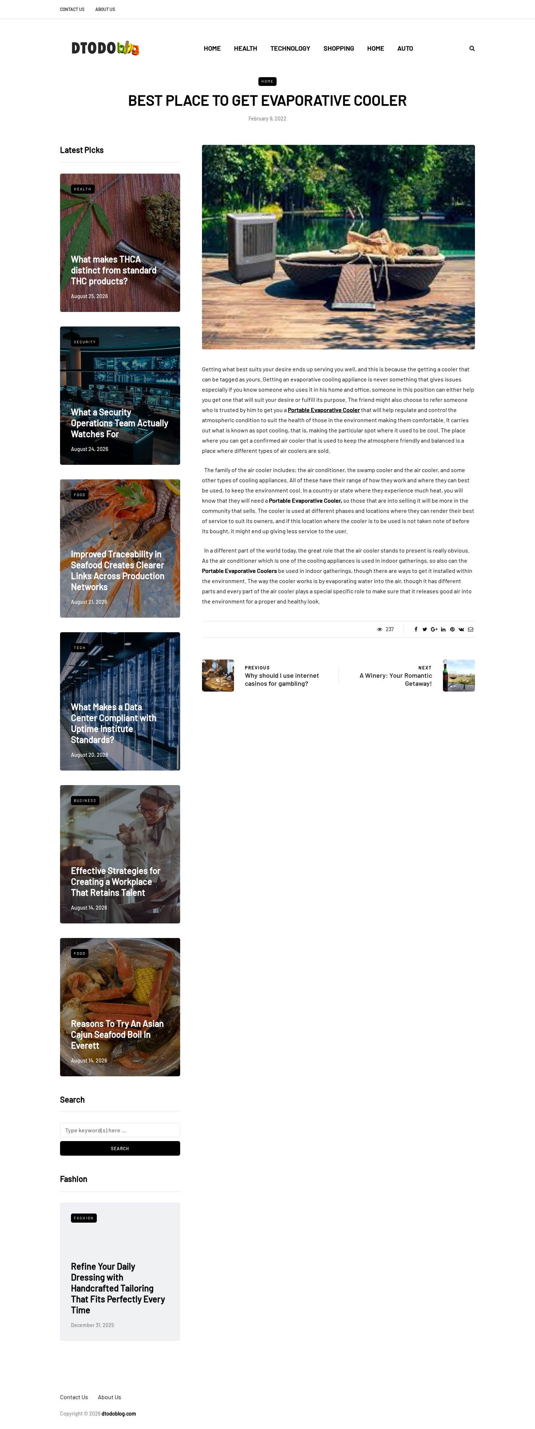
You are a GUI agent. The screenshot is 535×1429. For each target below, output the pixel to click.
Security (85, 342)
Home (212, 48)
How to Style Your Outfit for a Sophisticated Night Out (118, 1299)
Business (85, 800)
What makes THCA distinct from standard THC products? (113, 270)
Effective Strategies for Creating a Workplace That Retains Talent (115, 881)
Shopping (339, 48)
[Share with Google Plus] (434, 629)
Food (80, 494)
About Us (105, 9)
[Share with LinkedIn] (443, 629)
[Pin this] (452, 629)
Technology (290, 48)
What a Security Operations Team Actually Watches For (119, 423)
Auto (405, 48)
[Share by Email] (470, 629)
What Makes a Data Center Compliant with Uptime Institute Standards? (113, 723)
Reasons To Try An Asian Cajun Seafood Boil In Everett (117, 1034)
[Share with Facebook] (415, 629)
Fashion (84, 1218)
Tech (80, 647)
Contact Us (72, 9)
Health (245, 48)
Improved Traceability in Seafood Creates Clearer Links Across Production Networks (118, 570)
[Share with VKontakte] (461, 629)
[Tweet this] (424, 629)
